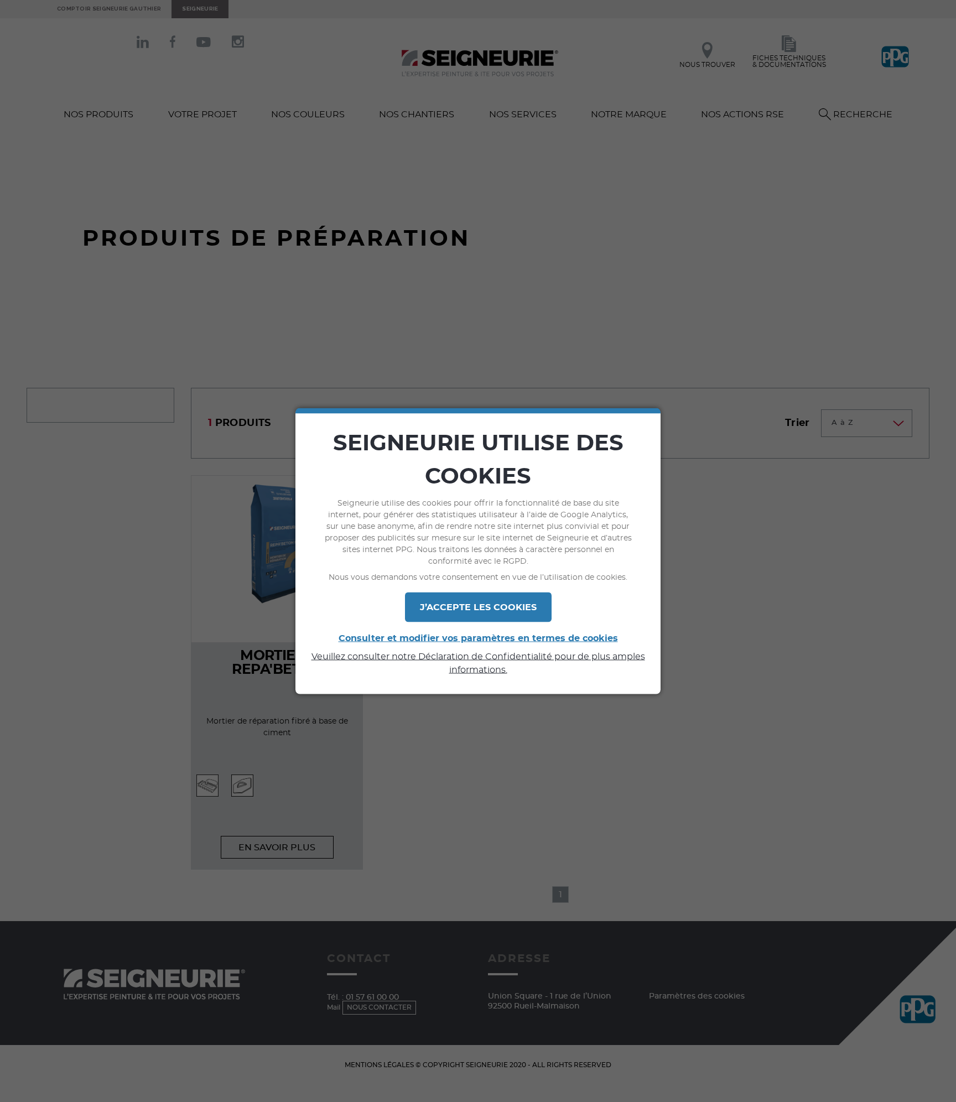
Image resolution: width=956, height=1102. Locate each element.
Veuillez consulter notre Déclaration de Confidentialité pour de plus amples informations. (478, 663)
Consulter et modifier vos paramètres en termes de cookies (478, 638)
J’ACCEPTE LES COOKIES (478, 607)
